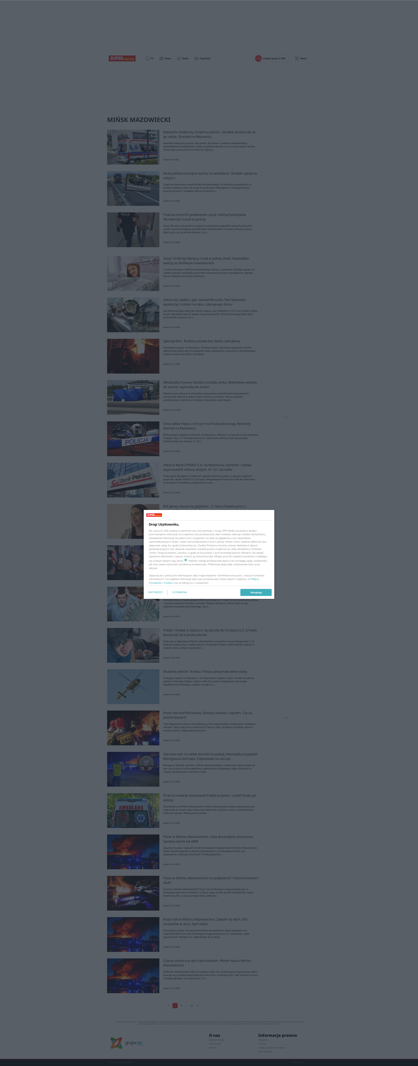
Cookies (168, 582)
